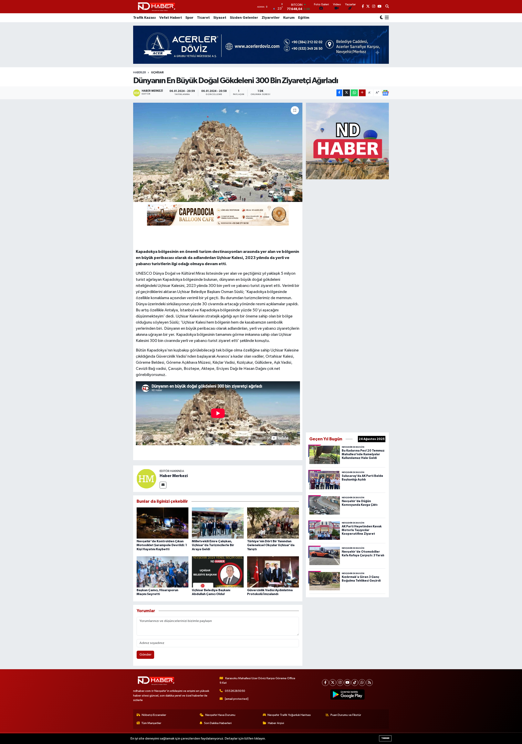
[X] (332, 682)
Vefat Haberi (170, 18)
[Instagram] (340, 682)
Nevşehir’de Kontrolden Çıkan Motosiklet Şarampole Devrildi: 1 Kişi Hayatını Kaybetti (162, 545)
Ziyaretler (271, 18)
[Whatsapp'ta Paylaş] (354, 92)
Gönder (145, 654)
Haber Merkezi (174, 476)
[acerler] (261, 44)
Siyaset (219, 18)
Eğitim (303, 18)
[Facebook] (325, 682)
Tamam (385, 738)
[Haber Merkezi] (146, 478)
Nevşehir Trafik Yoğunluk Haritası (289, 714)
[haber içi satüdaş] (218, 215)
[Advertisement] (347, 305)
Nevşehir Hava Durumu (220, 714)
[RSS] (369, 682)
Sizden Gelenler (244, 18)
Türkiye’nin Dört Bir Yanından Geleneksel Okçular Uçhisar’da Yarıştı (270, 545)
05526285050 (235, 690)
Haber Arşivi (276, 723)
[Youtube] (347, 682)
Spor (189, 18)
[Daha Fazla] (362, 92)
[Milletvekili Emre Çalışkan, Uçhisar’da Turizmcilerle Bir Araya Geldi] (218, 523)
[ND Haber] (156, 6)
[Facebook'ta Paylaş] (339, 92)
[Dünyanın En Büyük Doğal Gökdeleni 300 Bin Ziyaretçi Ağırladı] (218, 152)
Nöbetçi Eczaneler (154, 714)
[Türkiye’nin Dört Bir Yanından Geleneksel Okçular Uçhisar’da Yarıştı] (273, 523)
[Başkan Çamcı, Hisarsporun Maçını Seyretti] (162, 572)
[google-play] (348, 694)
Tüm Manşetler (151, 723)
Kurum (289, 18)
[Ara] (387, 6)
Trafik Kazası (144, 18)
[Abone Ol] (385, 93)
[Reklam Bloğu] (347, 141)
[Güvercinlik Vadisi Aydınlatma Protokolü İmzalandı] (273, 572)
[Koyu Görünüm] (381, 18)
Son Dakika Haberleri (218, 723)
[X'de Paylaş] (346, 92)
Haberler (139, 72)
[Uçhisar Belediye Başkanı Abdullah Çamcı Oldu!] (218, 572)
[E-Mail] (163, 485)
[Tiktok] (354, 682)
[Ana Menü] (386, 17)
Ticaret (203, 18)
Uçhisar (157, 72)
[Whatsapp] (362, 682)
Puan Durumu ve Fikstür (346, 714)
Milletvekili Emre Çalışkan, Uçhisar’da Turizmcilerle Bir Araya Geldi (213, 545)
